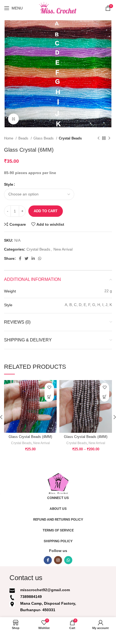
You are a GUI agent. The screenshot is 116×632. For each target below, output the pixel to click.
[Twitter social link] (26, 258)
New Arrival (63, 249)
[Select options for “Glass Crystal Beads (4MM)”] (104, 397)
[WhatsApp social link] (39, 258)
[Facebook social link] (20, 258)
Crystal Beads (70, 138)
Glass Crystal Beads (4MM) (30, 437)
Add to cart (45, 211)
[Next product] (109, 138)
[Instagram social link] (58, 560)
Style (8, 184)
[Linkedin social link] (33, 258)
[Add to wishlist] (49, 387)
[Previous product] (98, 138)
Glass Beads (44, 138)
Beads (23, 138)
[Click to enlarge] (13, 119)
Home (9, 138)
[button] (49, 397)
